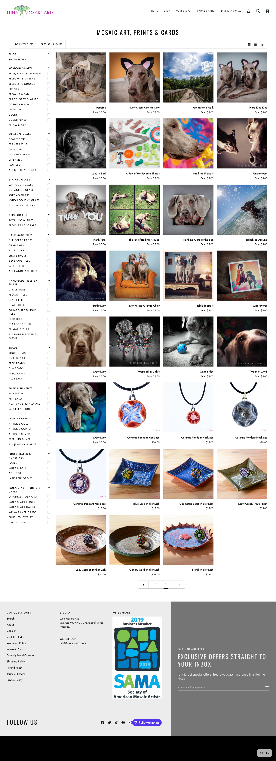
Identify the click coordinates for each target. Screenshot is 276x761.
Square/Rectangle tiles (22, 312)
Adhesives (16, 473)
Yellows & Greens (22, 78)
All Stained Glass (22, 205)
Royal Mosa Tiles (21, 220)
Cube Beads (17, 358)
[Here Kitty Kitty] (242, 77)
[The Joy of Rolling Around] (134, 210)
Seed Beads (17, 363)
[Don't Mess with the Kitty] (134, 77)
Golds (13, 115)
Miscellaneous (20, 409)
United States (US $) (24, 748)
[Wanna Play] (188, 342)
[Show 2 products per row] (249, 44)
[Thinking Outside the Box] (188, 210)
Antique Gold (19, 424)
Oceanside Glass (21, 190)
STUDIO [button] (65, 612)
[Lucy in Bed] (81, 143)
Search (11, 618)
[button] (167, 11)
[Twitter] (109, 722)
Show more (17, 59)
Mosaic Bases (19, 468)
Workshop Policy (16, 643)
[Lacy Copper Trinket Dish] (81, 540)
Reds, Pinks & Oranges (25, 73)
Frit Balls (16, 398)
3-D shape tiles (19, 261)
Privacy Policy (14, 680)
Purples (14, 89)
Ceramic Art (17, 522)
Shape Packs (17, 255)
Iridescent (16, 109)
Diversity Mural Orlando (20, 655)
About (10, 625)
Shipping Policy (16, 661)
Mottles (14, 165)
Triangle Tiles (19, 329)
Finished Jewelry (21, 517)
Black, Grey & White (23, 99)
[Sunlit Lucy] (81, 276)
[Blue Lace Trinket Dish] (134, 474)
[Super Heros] (242, 276)
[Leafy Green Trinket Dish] (242, 474)
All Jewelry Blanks (22, 444)
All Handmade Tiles (23, 271)
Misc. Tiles (16, 266)
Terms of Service (16, 674)
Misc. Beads (17, 373)
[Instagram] (130, 722)
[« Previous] (143, 585)
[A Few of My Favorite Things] (134, 143)
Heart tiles (17, 305)
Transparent (18, 144)
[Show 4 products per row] (263, 44)
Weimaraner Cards (23, 512)
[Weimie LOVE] (242, 342)
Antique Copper (20, 429)
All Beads (16, 378)
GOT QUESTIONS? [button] (19, 612)
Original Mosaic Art (24, 496)
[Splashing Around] (242, 210)
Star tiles (16, 319)
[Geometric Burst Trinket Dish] (188, 474)
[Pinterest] (123, 722)
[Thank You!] (81, 210)
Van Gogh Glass (21, 185)
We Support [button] (121, 612)
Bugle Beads (17, 353)
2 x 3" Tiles (16, 250)
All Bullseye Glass (22, 170)
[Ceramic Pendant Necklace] (134, 407)
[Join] (266, 686)
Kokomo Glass (19, 195)
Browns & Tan (19, 94)
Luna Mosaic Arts (73, 746)
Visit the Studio (15, 637)
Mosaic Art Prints (22, 502)
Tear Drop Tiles (20, 324)
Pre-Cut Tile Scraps (22, 225)
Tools (13, 463)
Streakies (15, 160)
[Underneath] (242, 143)
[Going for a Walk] (188, 77)
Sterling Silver (20, 439)
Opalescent (17, 139)
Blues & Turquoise (22, 84)
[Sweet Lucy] (81, 342)
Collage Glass (20, 154)
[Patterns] (81, 77)
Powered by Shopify (254, 751)
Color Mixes (17, 120)
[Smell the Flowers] (188, 143)
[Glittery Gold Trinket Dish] (134, 540)
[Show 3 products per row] (255, 44)
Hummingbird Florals (24, 404)
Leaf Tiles (16, 300)
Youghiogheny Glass (24, 200)
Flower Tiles (18, 294)
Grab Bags (16, 245)
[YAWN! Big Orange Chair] (134, 276)
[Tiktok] (116, 722)
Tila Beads (16, 368)
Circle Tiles (17, 289)
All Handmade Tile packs (22, 336)
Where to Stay (15, 649)
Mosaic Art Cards (22, 507)
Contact (11, 631)
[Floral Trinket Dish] (188, 540)
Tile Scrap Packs (21, 240)
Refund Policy (14, 668)
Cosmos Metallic (21, 104)
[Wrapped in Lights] (134, 342)
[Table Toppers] (188, 276)
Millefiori (16, 393)
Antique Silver (19, 434)
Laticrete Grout (20, 478)
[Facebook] (102, 722)
